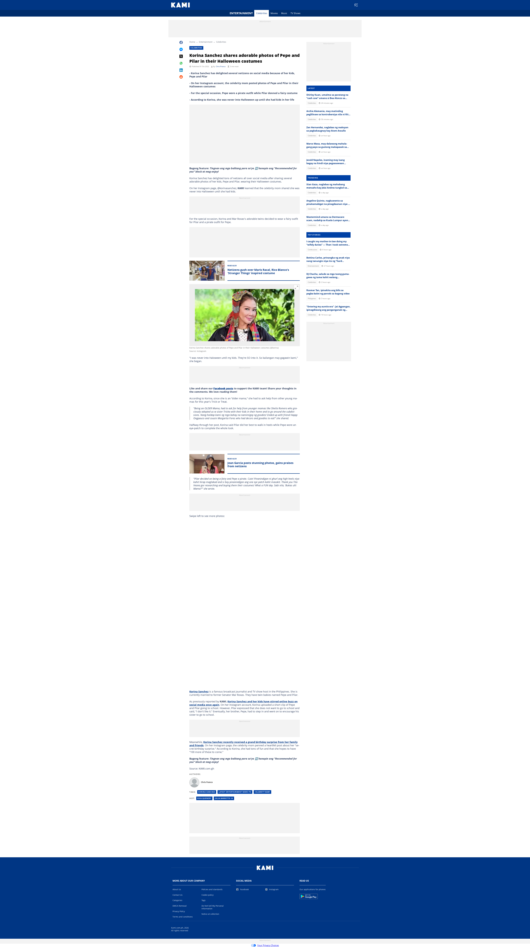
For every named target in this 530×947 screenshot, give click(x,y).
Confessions (312, 249)
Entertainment (241, 13)
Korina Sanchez (199, 691)
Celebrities (261, 13)
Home (192, 41)
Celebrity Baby (262, 792)
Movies (274, 13)
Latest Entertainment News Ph (235, 792)
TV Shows (295, 13)
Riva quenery (204, 798)
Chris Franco (221, 66)
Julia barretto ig (224, 798)
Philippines (312, 298)
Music (284, 13)
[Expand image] (296, 287)
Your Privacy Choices (268, 945)
